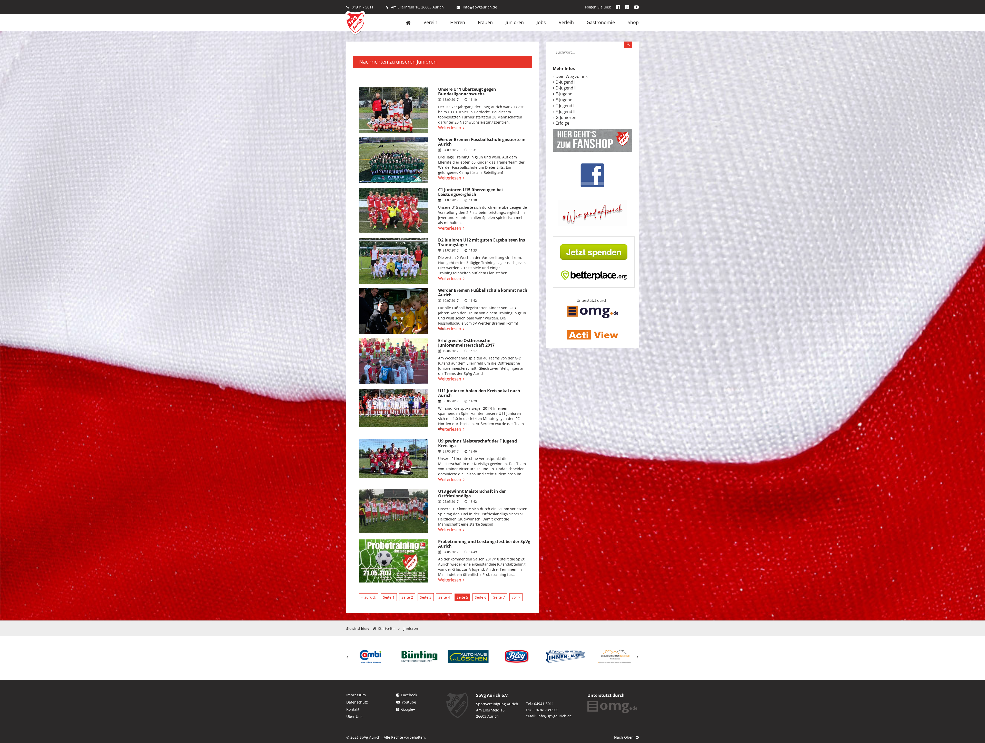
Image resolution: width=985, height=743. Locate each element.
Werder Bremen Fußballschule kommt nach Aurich (482, 292)
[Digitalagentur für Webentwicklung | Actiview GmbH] (592, 334)
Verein (430, 22)
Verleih (566, 22)
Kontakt (352, 709)
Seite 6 (480, 597)
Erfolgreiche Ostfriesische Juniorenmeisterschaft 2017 (466, 343)
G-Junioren (566, 117)
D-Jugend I (565, 82)
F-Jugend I (565, 105)
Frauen (485, 22)
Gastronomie (601, 22)
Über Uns (354, 716)
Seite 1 (389, 597)
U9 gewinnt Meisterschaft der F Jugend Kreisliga (477, 443)
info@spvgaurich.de (480, 7)
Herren (457, 22)
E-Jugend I (565, 94)
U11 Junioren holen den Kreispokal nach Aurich (479, 393)
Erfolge (562, 123)
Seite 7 (499, 597)
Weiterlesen (449, 127)
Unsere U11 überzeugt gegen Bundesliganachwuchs (467, 91)
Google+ (408, 709)
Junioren (515, 22)
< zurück (368, 597)
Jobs (541, 22)
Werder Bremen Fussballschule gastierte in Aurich (482, 142)
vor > (516, 597)
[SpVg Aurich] (355, 22)
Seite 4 (444, 597)
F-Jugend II (565, 111)
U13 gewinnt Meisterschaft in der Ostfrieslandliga (472, 493)
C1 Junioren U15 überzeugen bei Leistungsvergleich (470, 192)
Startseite (386, 628)
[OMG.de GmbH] (592, 311)
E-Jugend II (566, 100)
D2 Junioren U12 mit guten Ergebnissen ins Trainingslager (481, 242)
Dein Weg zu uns (572, 76)
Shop (633, 22)
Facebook (409, 694)
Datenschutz (357, 702)
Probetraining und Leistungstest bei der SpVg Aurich (484, 544)
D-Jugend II (566, 88)
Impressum (356, 694)
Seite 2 (407, 597)
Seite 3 (425, 597)
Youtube (409, 702)
